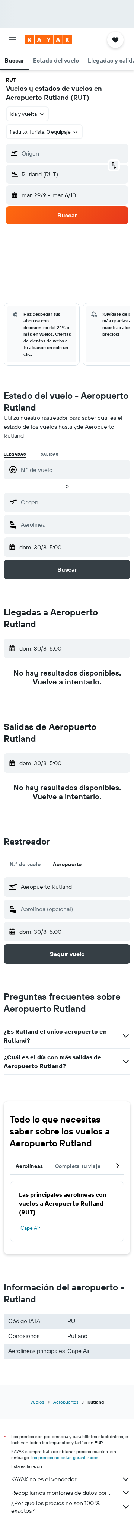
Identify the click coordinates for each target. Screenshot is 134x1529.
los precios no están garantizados (64, 1457)
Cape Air (30, 1228)
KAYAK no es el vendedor (43, 1479)
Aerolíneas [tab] (29, 1166)
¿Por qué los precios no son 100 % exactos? (55, 1506)
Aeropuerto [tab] (67, 864)
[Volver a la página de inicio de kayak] (48, 39)
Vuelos (37, 1402)
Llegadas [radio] (15, 454)
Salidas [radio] (49, 454)
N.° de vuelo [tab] (25, 864)
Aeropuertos (66, 1402)
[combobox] (73, 502)
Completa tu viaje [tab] (77, 1166)
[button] (12, 40)
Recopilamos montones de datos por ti (61, 1492)
